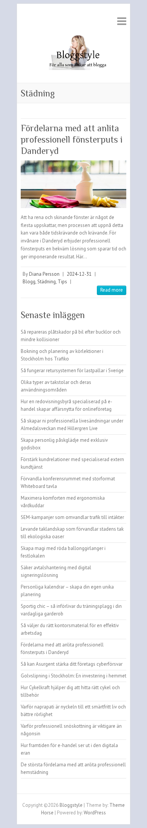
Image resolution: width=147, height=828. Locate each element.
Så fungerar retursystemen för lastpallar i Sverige (72, 370)
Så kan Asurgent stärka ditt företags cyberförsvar (71, 664)
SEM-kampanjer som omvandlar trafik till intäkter (72, 517)
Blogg (29, 281)
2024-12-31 (79, 274)
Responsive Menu (121, 21)
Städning (46, 281)
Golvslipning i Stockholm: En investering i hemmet (73, 676)
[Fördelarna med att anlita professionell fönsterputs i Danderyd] (73, 184)
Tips (62, 281)
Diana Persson (44, 274)
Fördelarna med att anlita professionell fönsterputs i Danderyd (71, 139)
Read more (111, 290)
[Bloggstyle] (73, 53)
